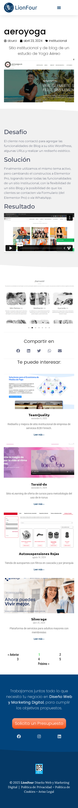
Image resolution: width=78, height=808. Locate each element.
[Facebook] (19, 736)
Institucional (58, 41)
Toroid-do (39, 484)
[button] (8, 302)
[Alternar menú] (59, 7)
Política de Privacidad (36, 787)
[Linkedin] (59, 736)
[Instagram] (39, 736)
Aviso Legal (46, 791)
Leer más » (39, 434)
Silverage (39, 619)
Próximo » (43, 663)
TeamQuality (39, 415)
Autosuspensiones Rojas (39, 553)
